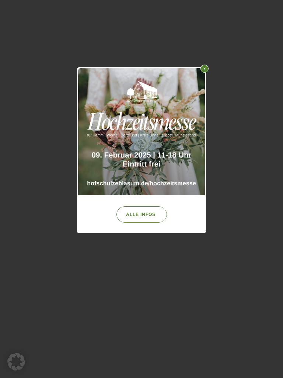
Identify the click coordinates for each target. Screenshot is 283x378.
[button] (16, 362)
